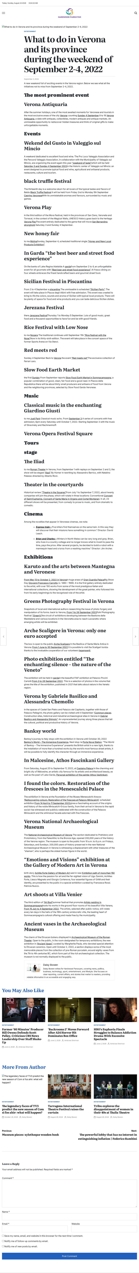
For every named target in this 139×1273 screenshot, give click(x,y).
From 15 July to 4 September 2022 (41, 908)
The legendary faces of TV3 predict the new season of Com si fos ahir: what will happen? (23, 1109)
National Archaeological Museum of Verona (50, 834)
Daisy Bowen (27, 1117)
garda (68, 266)
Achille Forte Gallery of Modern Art (52, 873)
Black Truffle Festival (40, 192)
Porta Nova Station (92, 742)
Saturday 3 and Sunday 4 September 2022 (45, 166)
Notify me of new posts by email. (20, 1246)
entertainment (30, 31)
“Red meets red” (79, 358)
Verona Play (30, 221)
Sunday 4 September (88, 115)
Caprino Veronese (33, 195)
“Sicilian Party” (97, 289)
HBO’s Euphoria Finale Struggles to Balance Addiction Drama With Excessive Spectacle (115, 1034)
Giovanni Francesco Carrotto (43, 583)
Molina (33, 241)
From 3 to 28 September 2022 (47, 681)
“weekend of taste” (81, 163)
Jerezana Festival (38, 315)
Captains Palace (85, 768)
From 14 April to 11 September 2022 (52, 803)
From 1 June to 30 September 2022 (50, 647)
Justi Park (35, 418)
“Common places (102, 712)
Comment (8, 1178)
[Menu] (3, 13)
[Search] (136, 13)
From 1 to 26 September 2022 (82, 612)
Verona (63, 115)
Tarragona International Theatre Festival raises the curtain (66, 1109)
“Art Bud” (48, 902)
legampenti (84, 650)
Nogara (34, 335)
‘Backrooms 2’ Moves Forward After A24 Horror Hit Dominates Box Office (68, 1032)
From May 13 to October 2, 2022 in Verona (45, 579)
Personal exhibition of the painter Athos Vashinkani (81, 774)
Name (6, 1211)
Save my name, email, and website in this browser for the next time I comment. (43, 1235)
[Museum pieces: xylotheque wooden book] (3, 636)
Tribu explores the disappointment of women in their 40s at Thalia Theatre (113, 1109)
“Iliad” (48, 472)
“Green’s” (37, 615)
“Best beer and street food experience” (70, 269)
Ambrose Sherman (25, 1047)
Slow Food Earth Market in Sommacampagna (88, 377)
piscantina (55, 289)
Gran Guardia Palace (93, 579)
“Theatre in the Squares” (54, 492)
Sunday (36, 377)
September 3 (75, 418)
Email (5, 1223)
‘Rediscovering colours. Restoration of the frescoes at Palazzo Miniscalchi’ (61, 800)
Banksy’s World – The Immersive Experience (46, 742)
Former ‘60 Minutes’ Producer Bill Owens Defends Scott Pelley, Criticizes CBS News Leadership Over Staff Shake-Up (23, 1035)
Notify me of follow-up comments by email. (26, 1241)
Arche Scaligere (62, 644)
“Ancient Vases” (44, 943)
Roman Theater (38, 469)
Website (76, 1223)
